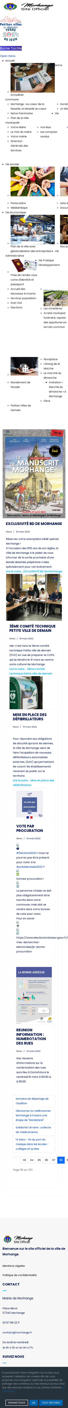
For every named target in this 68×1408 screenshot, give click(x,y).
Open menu (7, 56)
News (9, 531)
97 (53, 1160)
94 (32, 1160)
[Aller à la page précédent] (19, 1158)
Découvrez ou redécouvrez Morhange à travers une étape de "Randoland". (33, 1115)
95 (39, 1160)
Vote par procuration (29, 828)
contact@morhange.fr (17, 1332)
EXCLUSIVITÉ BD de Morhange (34, 523)
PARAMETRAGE (16, 1402)
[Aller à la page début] (15, 1158)
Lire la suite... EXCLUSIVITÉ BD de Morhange (34, 571)
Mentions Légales (13, 1266)
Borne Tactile (11, 48)
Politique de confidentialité (19, 1275)
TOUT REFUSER (51, 1402)
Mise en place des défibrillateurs (30, 717)
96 (46, 1160)
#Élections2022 (26, 853)
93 (24, 1160)
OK (33, 1402)
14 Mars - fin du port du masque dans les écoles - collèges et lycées (32, 1144)
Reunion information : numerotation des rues (31, 1037)
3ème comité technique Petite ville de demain (32, 628)
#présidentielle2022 (29, 867)
